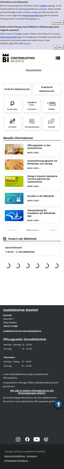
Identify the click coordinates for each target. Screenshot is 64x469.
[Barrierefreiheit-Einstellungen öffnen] (58, 404)
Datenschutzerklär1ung (33, 15)
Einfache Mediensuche (17, 89)
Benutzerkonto (33, 70)
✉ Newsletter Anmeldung (16, 460)
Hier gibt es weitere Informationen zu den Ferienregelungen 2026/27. (32, 392)
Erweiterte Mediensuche (46, 89)
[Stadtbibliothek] (18, 57)
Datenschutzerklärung (14, 456)
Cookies (43, 5)
